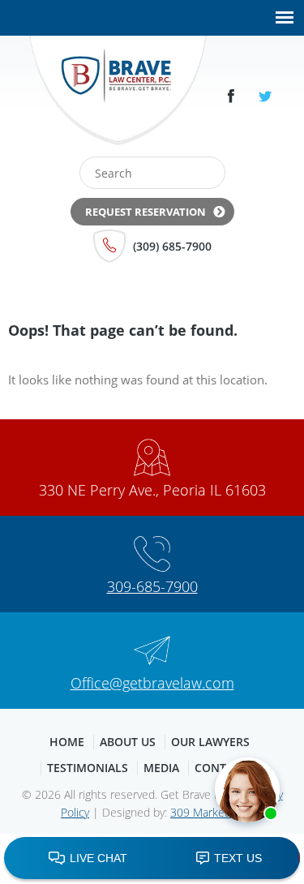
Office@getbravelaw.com (152, 683)
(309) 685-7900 (172, 246)
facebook (230, 96)
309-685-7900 (152, 586)
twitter (265, 96)
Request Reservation (145, 211)
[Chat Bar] (152, 859)
